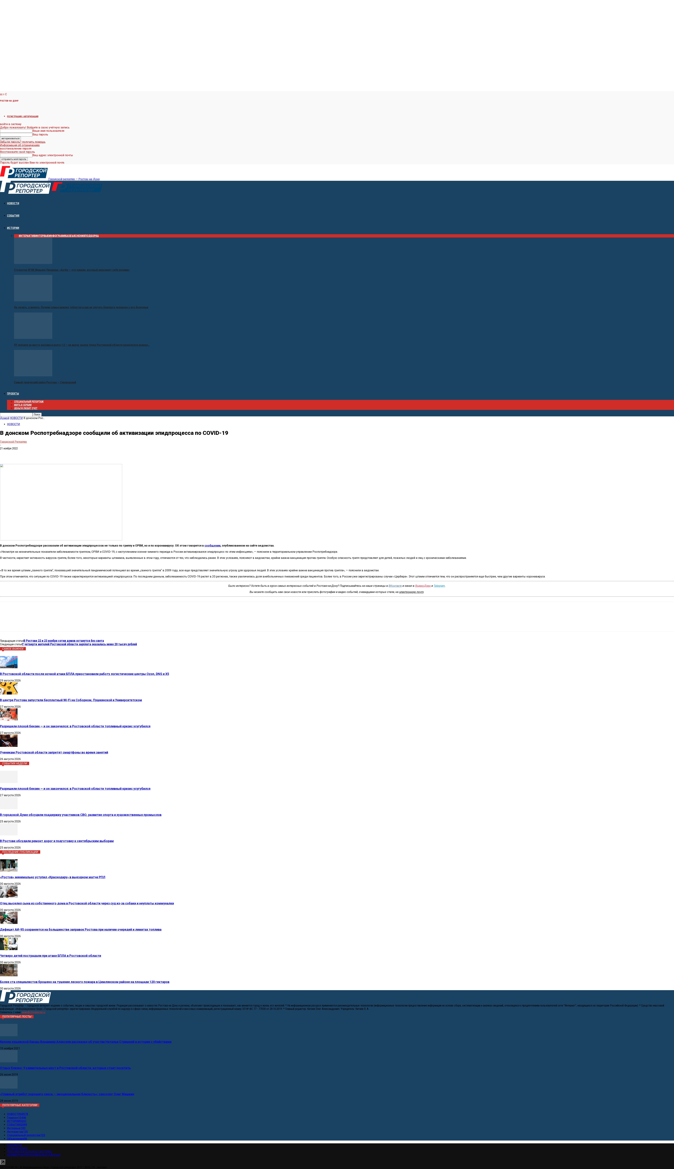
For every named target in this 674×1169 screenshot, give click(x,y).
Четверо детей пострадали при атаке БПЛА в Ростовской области (50, 955)
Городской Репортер (13, 441)
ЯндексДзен (423, 585)
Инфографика (58, 236)
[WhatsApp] (30, 453)
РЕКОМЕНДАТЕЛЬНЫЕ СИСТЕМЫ (29, 1151)
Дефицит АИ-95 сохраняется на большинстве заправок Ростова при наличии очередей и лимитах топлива (80, 929)
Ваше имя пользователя (48, 130)
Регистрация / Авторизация (22, 116)
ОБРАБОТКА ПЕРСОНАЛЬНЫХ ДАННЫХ (34, 1155)
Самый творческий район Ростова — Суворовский (45, 382)
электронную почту (411, 592)
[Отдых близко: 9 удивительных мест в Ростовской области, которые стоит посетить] (9, 1061)
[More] (56, 453)
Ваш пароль (40, 134)
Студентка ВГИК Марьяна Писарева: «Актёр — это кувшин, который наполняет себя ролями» (72, 270)
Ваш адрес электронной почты (52, 155)
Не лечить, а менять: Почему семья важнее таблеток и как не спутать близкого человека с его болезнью (81, 307)
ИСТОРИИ (13, 228)
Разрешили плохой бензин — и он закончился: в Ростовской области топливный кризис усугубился (75, 726)
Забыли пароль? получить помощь (22, 142)
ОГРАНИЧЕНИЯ (17, 1148)
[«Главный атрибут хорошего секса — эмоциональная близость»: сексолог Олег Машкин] (9, 1087)
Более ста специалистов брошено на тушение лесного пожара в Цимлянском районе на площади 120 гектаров (84, 982)
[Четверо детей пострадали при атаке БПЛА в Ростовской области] (9, 949)
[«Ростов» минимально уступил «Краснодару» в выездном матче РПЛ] (9, 870)
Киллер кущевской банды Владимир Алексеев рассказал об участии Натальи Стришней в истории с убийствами (85, 1042)
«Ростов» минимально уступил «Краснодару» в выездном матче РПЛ (52, 877)
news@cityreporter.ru (33, 1012)
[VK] (5, 453)
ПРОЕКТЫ (13, 393)
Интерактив (27, 236)
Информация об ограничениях (20, 145)
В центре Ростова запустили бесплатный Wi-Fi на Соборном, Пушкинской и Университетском (71, 700)
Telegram (439, 585)
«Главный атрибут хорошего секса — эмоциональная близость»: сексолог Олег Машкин (67, 1094)
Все (16, 236)
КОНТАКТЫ (14, 1145)
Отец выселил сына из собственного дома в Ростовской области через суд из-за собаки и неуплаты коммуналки (87, 903)
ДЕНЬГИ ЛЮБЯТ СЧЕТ (25, 408)
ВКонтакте (395, 585)
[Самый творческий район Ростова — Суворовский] (33, 375)
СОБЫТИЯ (13, 215)
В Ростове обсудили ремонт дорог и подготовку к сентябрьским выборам (57, 841)
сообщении (212, 545)
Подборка (92, 236)
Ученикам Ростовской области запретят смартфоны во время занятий (54, 752)
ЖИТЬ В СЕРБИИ (23, 405)
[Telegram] (18, 453)
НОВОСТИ (13, 203)
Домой (4, 418)
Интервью (42, 236)
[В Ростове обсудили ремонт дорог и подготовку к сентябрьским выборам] (9, 834)
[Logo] (26, 192)
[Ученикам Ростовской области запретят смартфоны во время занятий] (9, 746)
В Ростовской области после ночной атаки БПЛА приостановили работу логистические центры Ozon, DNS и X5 (84, 674)
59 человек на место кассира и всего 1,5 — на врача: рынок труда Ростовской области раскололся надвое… (82, 345)
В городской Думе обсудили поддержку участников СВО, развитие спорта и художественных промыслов (80, 815)
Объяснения (76, 236)
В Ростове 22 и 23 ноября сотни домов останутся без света (64, 640)
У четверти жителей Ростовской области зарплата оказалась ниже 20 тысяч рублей (79, 644)
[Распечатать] (43, 453)
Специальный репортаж (29, 401)
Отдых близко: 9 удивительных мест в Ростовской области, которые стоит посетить (65, 1068)
